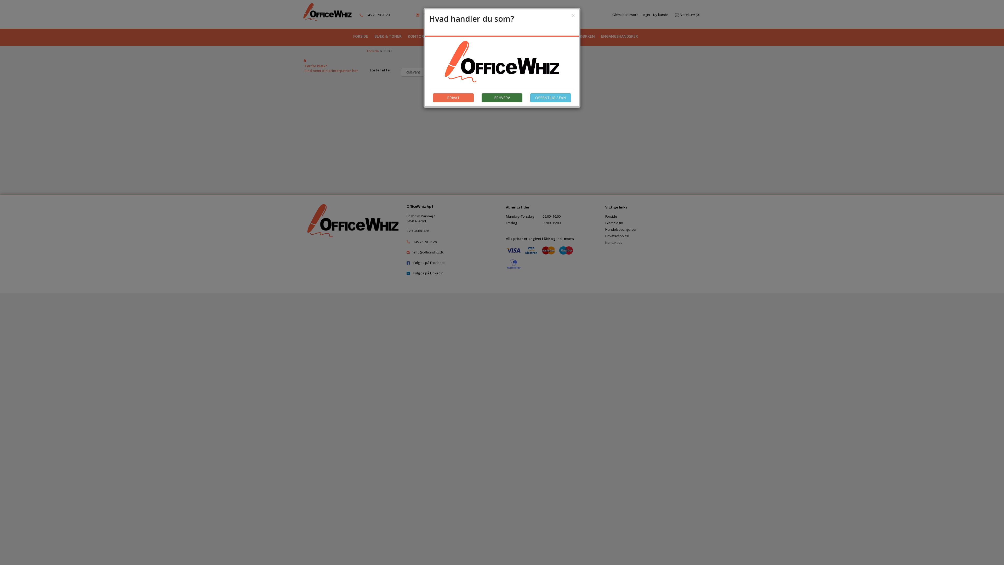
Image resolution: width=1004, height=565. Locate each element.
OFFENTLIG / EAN (550, 97)
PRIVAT (453, 97)
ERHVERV (502, 97)
